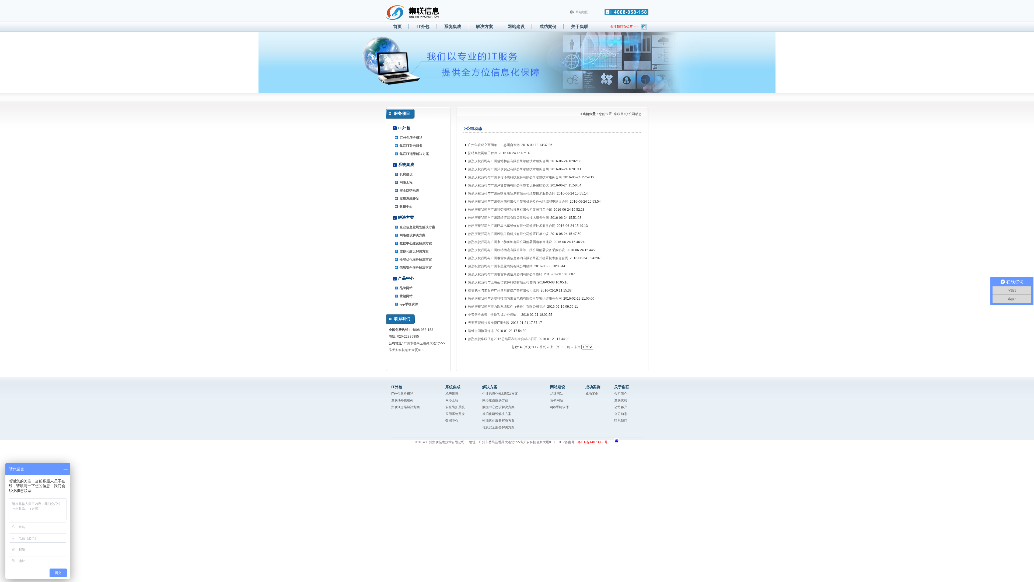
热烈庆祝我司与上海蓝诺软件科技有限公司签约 (501, 282)
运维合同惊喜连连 (480, 331)
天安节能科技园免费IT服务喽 (488, 323)
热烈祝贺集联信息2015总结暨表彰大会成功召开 (502, 339)
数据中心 (406, 207)
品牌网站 (406, 288)
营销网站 (406, 296)
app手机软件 (409, 304)
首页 (397, 26)
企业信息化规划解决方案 (417, 227)
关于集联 (579, 26)
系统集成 (452, 26)
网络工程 (406, 182)
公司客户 (620, 407)
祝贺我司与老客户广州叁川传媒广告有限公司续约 (503, 290)
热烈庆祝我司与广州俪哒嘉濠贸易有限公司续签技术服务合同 (511, 193)
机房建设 (406, 174)
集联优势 (620, 400)
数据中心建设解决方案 (416, 243)
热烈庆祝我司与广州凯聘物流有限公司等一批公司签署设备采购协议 (516, 250)
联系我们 (620, 420)
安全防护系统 (409, 190)
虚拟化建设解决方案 (414, 251)
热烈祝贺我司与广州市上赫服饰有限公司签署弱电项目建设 (509, 242)
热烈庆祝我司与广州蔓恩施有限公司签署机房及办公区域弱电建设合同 (517, 201)
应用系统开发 (409, 198)
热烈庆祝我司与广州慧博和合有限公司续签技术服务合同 (508, 161)
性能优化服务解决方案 (416, 259)
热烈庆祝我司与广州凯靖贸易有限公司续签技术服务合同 (508, 218)
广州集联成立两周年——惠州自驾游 (493, 145)
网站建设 (516, 26)
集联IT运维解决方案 (414, 154)
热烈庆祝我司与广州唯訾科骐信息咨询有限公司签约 (504, 274)
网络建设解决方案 (412, 235)
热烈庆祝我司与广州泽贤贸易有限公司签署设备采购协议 (508, 185)
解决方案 (484, 26)
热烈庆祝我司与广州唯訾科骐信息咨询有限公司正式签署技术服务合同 (517, 258)
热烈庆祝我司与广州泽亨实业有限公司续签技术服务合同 (508, 169)
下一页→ (566, 347)
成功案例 (548, 26)
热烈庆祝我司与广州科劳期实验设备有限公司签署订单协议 (509, 210)
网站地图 (581, 12)
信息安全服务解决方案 (416, 267)
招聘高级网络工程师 (482, 153)
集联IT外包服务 (411, 146)
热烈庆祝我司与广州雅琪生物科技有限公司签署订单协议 (508, 234)
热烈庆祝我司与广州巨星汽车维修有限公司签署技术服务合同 (511, 226)
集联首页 (620, 114)
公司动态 (620, 414)
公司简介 (620, 394)
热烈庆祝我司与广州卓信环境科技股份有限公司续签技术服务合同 (514, 177)
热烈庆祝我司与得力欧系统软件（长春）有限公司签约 (506, 307)
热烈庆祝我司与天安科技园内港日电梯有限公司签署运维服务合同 (514, 298)
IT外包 (422, 26)
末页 (577, 347)
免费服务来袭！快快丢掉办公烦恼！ (493, 315)
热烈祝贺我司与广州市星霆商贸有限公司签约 (500, 266)
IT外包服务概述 (411, 138)
